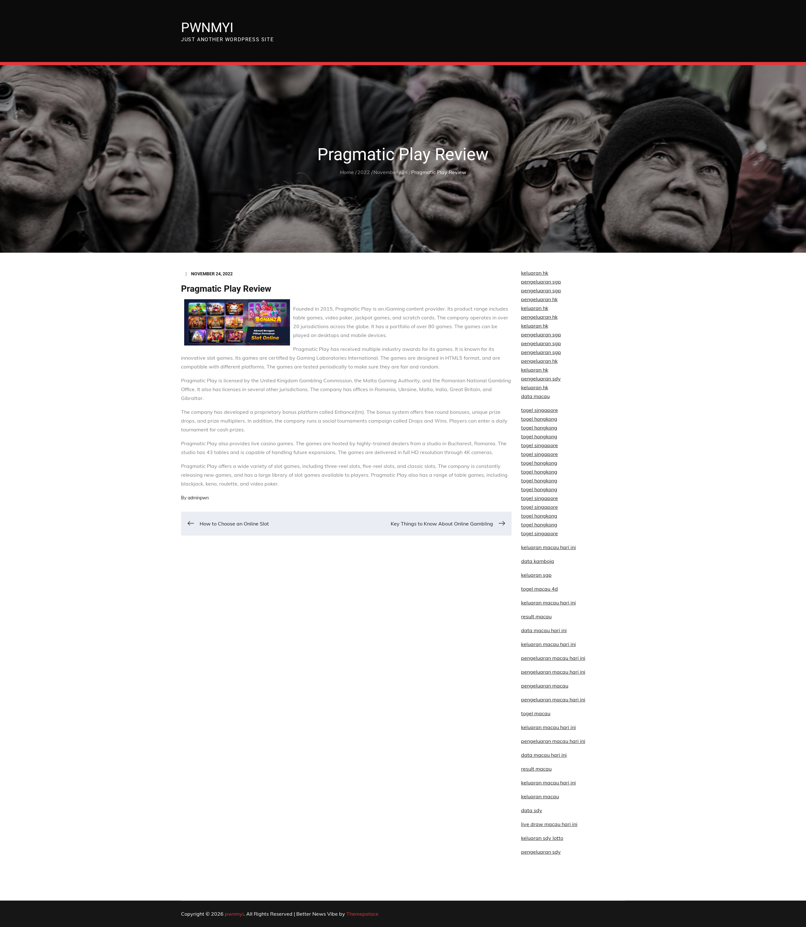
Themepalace (362, 914)
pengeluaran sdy (541, 852)
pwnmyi (207, 27)
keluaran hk (534, 273)
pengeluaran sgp (541, 281)
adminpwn (198, 498)
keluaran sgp (536, 575)
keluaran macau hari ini (548, 727)
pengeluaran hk (539, 299)
